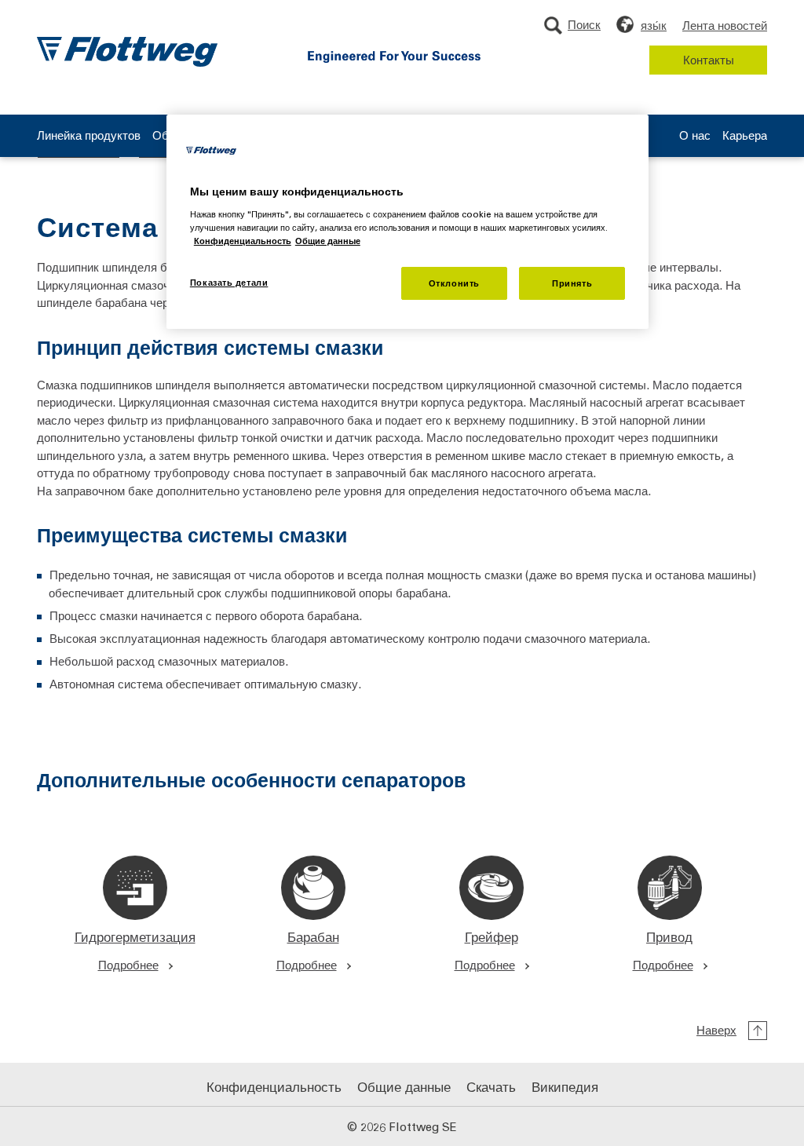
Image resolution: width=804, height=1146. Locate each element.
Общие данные (404, 1086)
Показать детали (229, 282)
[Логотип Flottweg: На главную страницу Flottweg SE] (127, 52)
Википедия (565, 1086)
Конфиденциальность (274, 1086)
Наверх (716, 1030)
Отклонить (454, 283)
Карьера (744, 136)
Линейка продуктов (89, 136)
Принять (572, 283)
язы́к (654, 25)
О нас (695, 136)
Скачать (491, 1086)
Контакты (708, 60)
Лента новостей (724, 25)
